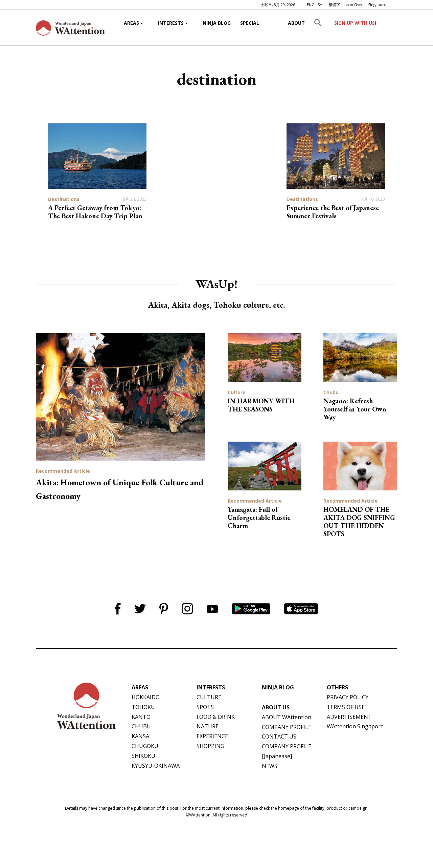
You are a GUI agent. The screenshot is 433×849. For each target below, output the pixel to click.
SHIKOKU (143, 756)
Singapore (377, 4)
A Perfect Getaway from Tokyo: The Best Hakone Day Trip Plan (95, 211)
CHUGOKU (145, 746)
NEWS (269, 766)
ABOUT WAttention (286, 717)
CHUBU (141, 726)
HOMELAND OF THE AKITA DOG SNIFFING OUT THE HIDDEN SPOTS (359, 521)
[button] (318, 24)
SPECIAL (249, 23)
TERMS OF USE (346, 707)
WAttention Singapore (355, 726)
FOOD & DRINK (216, 717)
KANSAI (141, 736)
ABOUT (296, 23)
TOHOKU (143, 707)
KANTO (141, 717)
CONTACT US (279, 736)
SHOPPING (210, 746)
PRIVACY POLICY (347, 697)
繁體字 (334, 4)
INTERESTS (171, 23)
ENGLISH (314, 4)
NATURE (208, 726)
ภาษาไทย (354, 4)
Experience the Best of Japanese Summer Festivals (333, 211)
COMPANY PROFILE (286, 727)
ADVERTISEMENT (349, 717)
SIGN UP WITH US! (355, 23)
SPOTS (205, 707)
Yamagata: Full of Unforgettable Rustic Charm (259, 517)
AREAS (131, 23)
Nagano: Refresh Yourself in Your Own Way (354, 409)
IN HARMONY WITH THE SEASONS (261, 405)
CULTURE (209, 697)
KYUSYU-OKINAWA (156, 765)
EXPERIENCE (212, 736)
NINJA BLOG (217, 23)
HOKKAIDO (146, 697)
